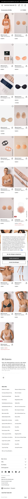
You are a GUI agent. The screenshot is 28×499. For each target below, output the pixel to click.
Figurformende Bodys (6, 396)
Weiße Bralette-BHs (6, 416)
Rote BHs (17, 427)
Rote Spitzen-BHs (6, 430)
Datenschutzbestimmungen (6, 481)
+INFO (21, 250)
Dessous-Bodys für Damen (20, 389)
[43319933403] (27, 106)
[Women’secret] (9, 5)
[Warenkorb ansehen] (25, 5)
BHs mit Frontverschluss (20, 406)
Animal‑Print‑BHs (18, 447)
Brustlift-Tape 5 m (4, 67)
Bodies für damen (5, 389)
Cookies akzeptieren (14, 258)
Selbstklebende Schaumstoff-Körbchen (6, 190)
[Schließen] (25, 235)
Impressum (3, 477)
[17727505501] (27, 199)
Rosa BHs (17, 430)
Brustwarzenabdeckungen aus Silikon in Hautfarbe (20, 36)
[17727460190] (27, 231)
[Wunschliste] (22, 5)
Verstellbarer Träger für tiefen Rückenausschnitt (20, 190)
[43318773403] (27, 45)
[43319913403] (27, 14)
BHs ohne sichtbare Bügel (20, 437)
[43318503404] (13, 106)
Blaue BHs (17, 396)
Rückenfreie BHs (5, 444)
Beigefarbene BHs (19, 399)
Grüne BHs (17, 440)
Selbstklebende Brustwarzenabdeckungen (7, 403)
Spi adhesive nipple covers (20, 221)
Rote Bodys (4, 399)
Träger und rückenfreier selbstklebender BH (6, 36)
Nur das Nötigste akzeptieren (14, 254)
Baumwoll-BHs (5, 409)
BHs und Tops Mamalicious (7, 450)
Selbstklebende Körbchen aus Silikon (20, 67)
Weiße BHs (17, 403)
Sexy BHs (17, 444)
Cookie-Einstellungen (5, 484)
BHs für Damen (18, 392)
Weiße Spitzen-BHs (6, 427)
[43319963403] (27, 168)
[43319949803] (13, 137)
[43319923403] (13, 199)
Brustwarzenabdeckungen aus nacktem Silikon (6, 221)
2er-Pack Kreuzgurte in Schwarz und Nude (6, 159)
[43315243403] (13, 292)
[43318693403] (13, 168)
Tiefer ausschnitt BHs (6, 433)
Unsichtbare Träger (5, 284)
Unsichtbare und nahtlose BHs (7, 437)
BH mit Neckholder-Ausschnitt (20, 413)
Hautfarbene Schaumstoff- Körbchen (20, 128)
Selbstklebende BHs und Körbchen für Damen (7, 406)
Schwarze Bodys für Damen (7, 392)
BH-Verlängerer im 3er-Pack (6, 97)
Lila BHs (16, 420)
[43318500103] (27, 75)
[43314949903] (27, 292)
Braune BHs (17, 416)
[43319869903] (27, 137)
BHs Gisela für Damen (19, 409)
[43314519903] (13, 323)
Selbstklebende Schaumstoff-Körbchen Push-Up (20, 97)
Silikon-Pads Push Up (5, 345)
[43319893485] (13, 14)
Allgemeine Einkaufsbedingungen (7, 479)
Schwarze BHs (18, 423)
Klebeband (17, 284)
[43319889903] (13, 75)
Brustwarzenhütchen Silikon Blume (20, 159)
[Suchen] (15, 5)
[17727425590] (13, 231)
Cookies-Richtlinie (4, 483)
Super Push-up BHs (6, 440)
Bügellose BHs (18, 433)
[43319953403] (13, 45)
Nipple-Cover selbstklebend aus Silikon (20, 314)
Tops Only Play (5, 447)
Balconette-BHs (5, 413)
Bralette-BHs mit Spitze (7, 420)
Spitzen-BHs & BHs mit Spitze (7, 423)
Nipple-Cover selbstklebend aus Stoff (6, 314)
